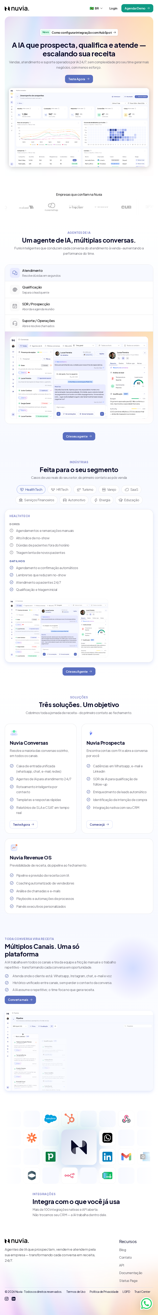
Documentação (130, 1273)
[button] (96, 8)
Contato (125, 1257)
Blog (122, 1250)
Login (113, 8)
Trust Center (142, 1291)
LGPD (126, 1291)
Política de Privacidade (104, 1291)
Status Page (128, 1280)
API (121, 1265)
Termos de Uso (76, 1291)
